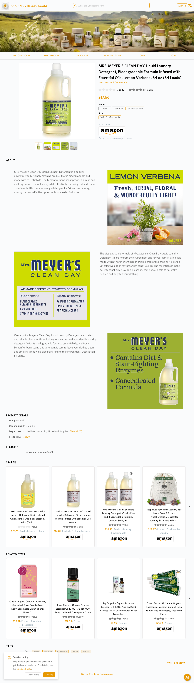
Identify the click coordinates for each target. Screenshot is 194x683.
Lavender (118, 108)
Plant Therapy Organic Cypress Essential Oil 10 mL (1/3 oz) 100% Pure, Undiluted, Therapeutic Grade (73, 609)
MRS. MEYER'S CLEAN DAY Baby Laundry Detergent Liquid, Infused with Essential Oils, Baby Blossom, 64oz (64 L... (27, 517)
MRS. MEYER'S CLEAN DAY (113, 82)
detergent (86, 651)
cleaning (75, 651)
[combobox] (111, 5)
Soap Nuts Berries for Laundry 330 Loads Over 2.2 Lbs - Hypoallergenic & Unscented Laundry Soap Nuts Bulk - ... (164, 515)
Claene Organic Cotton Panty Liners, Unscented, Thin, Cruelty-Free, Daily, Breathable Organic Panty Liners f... (27, 607)
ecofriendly (48, 651)
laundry (36, 651)
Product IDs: (19, 436)
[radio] (100, 89)
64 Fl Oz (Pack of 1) (110, 117)
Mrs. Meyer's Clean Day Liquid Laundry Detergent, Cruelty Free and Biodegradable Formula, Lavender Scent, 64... (118, 515)
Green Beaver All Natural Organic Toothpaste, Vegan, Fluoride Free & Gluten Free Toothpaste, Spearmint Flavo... (164, 609)
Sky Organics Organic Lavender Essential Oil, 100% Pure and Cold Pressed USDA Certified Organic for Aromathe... (118, 609)
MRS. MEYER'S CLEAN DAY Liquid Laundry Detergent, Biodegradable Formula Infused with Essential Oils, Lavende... (73, 517)
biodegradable (62, 651)
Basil (105, 108)
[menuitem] (182, 6)
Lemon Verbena (135, 108)
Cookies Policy (24, 668)
